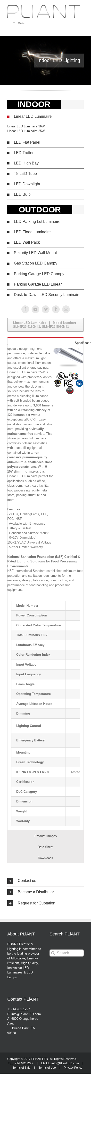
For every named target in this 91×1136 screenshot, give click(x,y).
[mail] (66, 309)
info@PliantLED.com (65, 1063)
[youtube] (35, 309)
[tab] (45, 342)
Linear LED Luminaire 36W (26, 126)
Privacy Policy (73, 1067)
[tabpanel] (45, 713)
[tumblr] (56, 309)
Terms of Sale (22, 1067)
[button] (45, 116)
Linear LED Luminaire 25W (26, 131)
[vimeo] (46, 309)
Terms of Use (47, 1067)
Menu (21, 23)
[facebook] (25, 309)
